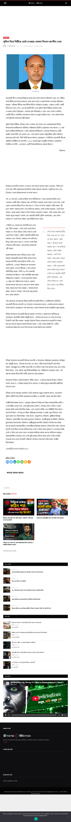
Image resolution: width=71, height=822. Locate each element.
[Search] (66, 3)
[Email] (22, 461)
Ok (36, 819)
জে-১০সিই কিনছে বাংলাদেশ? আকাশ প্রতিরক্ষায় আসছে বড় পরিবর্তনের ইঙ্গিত (27, 590)
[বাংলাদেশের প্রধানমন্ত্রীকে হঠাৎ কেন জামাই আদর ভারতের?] (52, 507)
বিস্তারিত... (5, 742)
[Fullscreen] (65, 715)
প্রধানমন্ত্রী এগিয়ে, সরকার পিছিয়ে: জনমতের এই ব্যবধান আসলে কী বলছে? (28, 652)
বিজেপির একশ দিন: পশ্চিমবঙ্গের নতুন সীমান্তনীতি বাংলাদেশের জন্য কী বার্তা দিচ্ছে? (29, 632)
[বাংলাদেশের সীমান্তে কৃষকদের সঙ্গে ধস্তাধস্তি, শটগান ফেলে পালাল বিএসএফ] (6, 571)
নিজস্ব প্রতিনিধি (16, 637)
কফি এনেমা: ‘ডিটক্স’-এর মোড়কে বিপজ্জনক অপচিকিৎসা (23, 642)
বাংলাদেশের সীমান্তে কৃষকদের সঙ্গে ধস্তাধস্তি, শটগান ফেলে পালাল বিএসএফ (27, 572)
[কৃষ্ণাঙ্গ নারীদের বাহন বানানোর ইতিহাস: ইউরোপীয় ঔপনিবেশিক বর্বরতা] (6, 599)
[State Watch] (35, 3)
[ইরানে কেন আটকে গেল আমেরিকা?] (6, 580)
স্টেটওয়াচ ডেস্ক (16, 647)
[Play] (6, 715)
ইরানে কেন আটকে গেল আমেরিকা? (19, 581)
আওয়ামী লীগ (6, 488)
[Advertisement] (35, 20)
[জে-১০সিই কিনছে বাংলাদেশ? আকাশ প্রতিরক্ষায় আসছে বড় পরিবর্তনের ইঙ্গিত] (6, 590)
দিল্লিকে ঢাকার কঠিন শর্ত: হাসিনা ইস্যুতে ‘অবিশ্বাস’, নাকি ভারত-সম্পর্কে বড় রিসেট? (18, 519)
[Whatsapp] (18, 461)
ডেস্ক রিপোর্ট (15, 627)
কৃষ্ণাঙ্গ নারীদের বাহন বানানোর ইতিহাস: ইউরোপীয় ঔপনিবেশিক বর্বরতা (26, 599)
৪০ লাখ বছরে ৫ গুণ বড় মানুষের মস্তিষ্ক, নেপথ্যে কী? (23, 662)
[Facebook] (7, 461)
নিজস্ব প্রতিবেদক (12, 46)
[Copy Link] (25, 461)
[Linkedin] (14, 461)
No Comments (29, 46)
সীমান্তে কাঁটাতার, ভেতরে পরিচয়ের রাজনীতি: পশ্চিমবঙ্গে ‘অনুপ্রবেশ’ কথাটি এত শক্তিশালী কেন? (31, 608)
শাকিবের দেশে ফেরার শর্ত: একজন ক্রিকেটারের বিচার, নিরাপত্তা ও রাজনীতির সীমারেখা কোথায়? (18, 543)
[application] (35, 698)
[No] (69, 817)
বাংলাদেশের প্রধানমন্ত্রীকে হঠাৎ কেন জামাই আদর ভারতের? (50, 518)
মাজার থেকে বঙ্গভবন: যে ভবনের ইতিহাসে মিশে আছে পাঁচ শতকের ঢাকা (26, 622)
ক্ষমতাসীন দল (6, 37)
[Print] (29, 461)
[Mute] (62, 715)
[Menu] (5, 3)
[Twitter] (11, 461)
